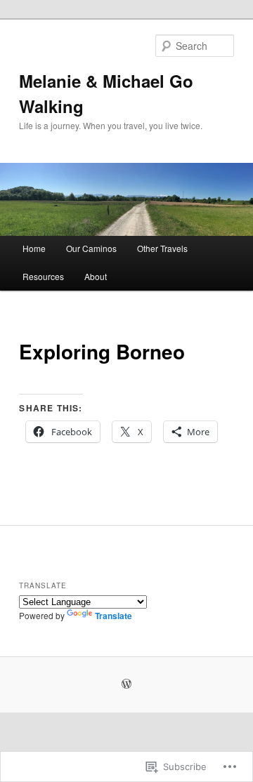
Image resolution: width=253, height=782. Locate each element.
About (95, 276)
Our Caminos (91, 248)
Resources (43, 276)
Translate (113, 615)
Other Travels (162, 248)
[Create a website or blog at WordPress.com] (126, 684)
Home (34, 248)
